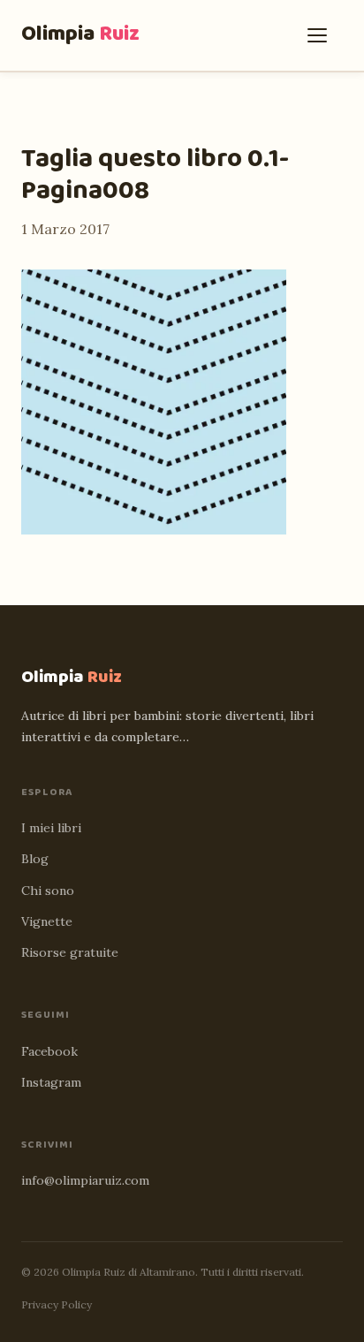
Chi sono (47, 890)
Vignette (46, 921)
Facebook (49, 1051)
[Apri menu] (321, 35)
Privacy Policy (56, 1304)
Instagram (51, 1082)
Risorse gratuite (69, 952)
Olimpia (80, 34)
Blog (35, 859)
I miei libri (51, 828)
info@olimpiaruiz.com (85, 1180)
